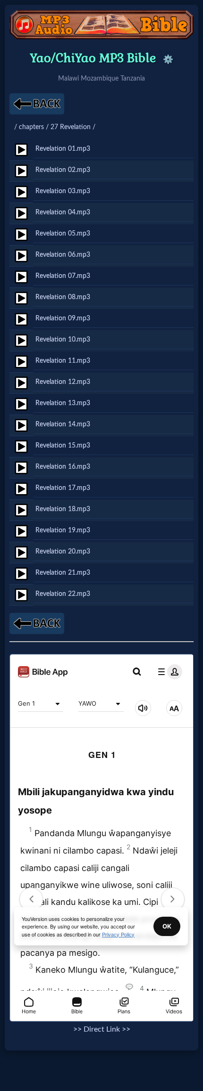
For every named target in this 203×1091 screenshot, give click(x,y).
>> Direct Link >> (101, 1029)
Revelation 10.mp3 (62, 339)
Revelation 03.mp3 (62, 191)
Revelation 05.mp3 (62, 233)
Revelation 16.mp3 (62, 466)
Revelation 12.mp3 (62, 381)
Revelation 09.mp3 (62, 318)
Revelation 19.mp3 (62, 530)
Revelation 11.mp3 (62, 360)
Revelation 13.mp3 (62, 403)
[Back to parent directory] (36, 103)
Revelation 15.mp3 (62, 445)
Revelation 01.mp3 (62, 148)
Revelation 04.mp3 (62, 212)
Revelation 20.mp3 (62, 551)
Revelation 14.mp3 (62, 424)
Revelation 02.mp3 (62, 169)
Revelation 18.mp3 (62, 509)
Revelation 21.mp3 (62, 572)
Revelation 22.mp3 (62, 593)
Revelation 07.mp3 (62, 275)
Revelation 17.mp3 (62, 487)
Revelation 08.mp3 (62, 297)
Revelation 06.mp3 (62, 254)
